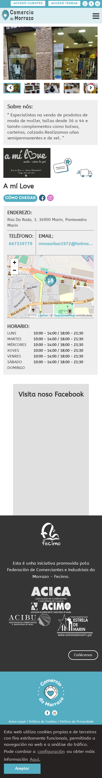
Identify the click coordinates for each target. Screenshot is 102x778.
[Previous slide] (10, 88)
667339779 (20, 243)
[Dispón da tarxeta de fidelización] (62, 166)
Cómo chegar (20, 198)
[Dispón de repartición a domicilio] (86, 173)
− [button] (14, 270)
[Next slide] (90, 88)
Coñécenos (83, 655)
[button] (32, 88)
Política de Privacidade (77, 721)
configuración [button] (51, 751)
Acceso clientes (28, 3)
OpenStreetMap (64, 315)
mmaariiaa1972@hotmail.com (66, 243)
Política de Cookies (43, 721)
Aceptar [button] (22, 768)
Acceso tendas (64, 3)
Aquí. (35, 759)
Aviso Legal (17, 721)
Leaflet (43, 315)
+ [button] (14, 262)
